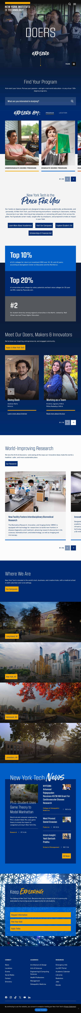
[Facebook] (6, 997)
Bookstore (59, 978)
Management (35, 981)
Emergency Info (61, 965)
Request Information (19, 914)
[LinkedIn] (29, 997)
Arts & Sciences (36, 968)
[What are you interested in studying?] (40, 101)
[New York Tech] (17, 6)
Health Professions (37, 977)
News (7, 965)
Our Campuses (12, 589)
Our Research (11, 463)
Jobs (57, 982)
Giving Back (14, 400)
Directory (8, 982)
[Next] (73, 179)
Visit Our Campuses (44, 225)
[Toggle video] (74, 64)
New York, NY (11, 676)
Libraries (59, 975)
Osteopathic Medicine (38, 984)
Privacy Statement (70, 1006)
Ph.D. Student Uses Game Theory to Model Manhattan (23, 807)
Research (13, 832)
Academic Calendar (63, 971)
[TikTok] (15, 997)
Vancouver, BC (11, 717)
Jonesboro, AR (11, 757)
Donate (58, 985)
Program (50, 113)
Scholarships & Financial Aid (40, 233)
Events (7, 971)
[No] (78, 1008)
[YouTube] (25, 997)
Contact (8, 978)
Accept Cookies (41, 1010)
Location (63, 113)
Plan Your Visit (16, 921)
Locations (8, 968)
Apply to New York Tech (15, 347)
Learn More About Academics (20, 225)
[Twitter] (20, 997)
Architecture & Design (38, 965)
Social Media (9, 975)
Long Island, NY (12, 636)
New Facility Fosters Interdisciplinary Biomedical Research (30, 518)
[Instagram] (11, 997)
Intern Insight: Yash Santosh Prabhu (49, 838)
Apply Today (15, 928)
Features (46, 827)
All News (66, 856)
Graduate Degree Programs (54, 168)
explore (40, 53)
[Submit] (72, 101)
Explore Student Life (64, 225)
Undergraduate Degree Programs (20, 168)
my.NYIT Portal (61, 968)
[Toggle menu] (74, 4)
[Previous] (67, 179)
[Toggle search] (69, 4)
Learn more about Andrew (17, 414)
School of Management (51, 847)
